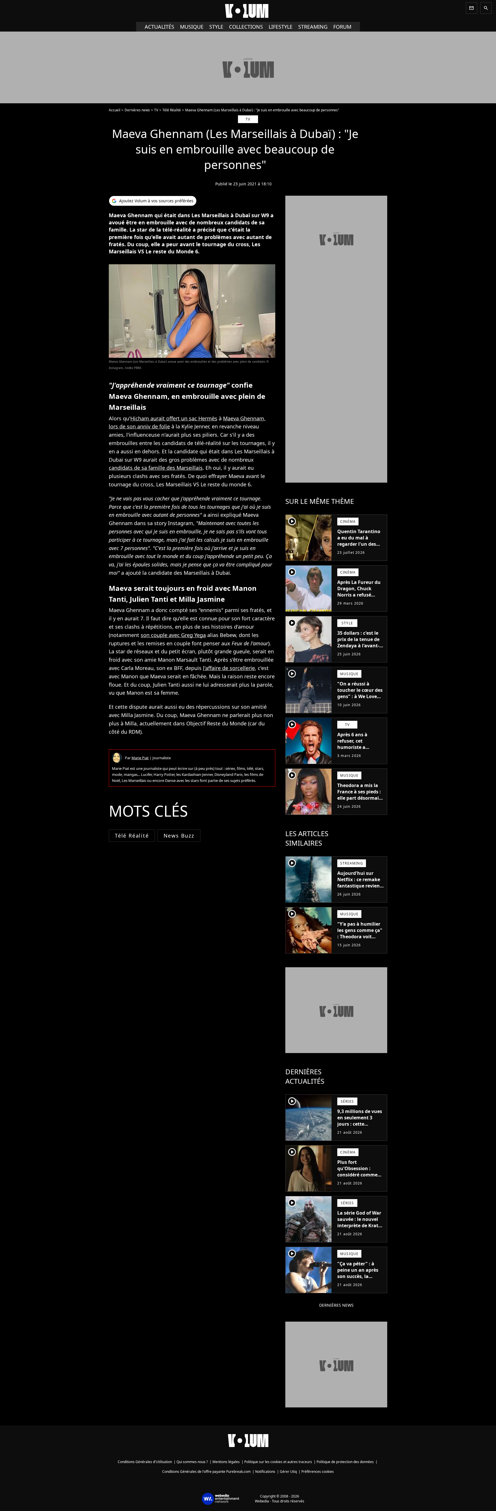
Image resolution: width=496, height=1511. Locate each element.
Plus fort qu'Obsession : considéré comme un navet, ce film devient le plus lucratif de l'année (358, 1178)
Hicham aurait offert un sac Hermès (173, 418)
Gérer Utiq (288, 1471)
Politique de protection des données (345, 1461)
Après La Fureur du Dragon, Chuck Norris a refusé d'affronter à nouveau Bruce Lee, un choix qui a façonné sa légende (359, 601)
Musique (192, 26)
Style (216, 26)
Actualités (159, 26)
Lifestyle (280, 26)
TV (156, 110)
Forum (342, 26)
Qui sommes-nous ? (192, 1461)
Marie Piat (140, 757)
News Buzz (179, 835)
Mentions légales (226, 1461)
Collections (246, 26)
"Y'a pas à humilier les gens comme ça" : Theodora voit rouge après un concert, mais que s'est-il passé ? (359, 940)
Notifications (265, 1471)
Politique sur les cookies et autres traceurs (278, 1461)
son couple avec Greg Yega (173, 635)
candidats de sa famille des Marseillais (156, 467)
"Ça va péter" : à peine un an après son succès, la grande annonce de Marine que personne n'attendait (359, 1283)
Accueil (114, 110)
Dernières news (137, 110)
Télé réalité (132, 835)
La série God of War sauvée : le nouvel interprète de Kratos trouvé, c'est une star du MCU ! (360, 1225)
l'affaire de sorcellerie (229, 668)
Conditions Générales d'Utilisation (145, 1461)
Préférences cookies (317, 1471)
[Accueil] (248, 11)
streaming (313, 26)
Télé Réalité (171, 110)
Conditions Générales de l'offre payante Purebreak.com (206, 1471)
